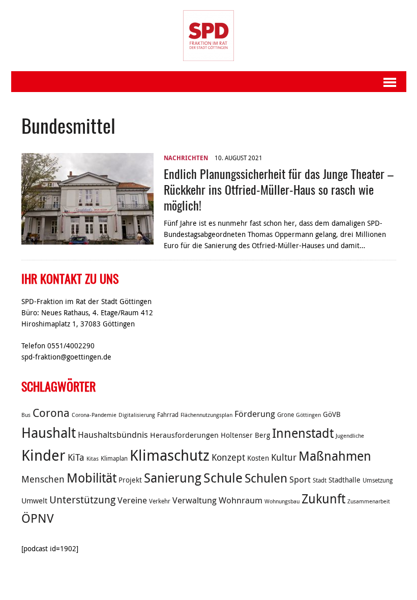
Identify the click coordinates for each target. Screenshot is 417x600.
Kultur (283, 457)
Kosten (258, 458)
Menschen (43, 479)
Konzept (228, 457)
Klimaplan (114, 458)
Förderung (254, 413)
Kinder (43, 455)
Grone (285, 414)
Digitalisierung (136, 414)
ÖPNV (37, 518)
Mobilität (91, 477)
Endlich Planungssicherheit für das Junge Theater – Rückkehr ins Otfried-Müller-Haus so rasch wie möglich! (279, 189)
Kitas (92, 458)
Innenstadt (303, 433)
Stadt (319, 480)
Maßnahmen (335, 455)
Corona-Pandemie (94, 414)
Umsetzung (378, 480)
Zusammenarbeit (368, 501)
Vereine (132, 500)
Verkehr (159, 501)
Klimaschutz (170, 455)
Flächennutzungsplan (206, 414)
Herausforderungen (184, 435)
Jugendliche (350, 435)
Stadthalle (345, 480)
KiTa (76, 457)
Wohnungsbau (282, 501)
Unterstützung (82, 499)
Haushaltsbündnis (113, 434)
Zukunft (323, 498)
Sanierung (172, 477)
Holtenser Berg (245, 435)
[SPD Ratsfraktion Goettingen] (208, 35)
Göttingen (308, 414)
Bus (26, 414)
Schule (223, 478)
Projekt (130, 480)
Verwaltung (194, 500)
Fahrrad (167, 414)
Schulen (266, 478)
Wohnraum (240, 500)
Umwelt (34, 500)
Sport (300, 479)
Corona (51, 412)
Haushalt (48, 433)
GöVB (332, 414)
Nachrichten (186, 158)
